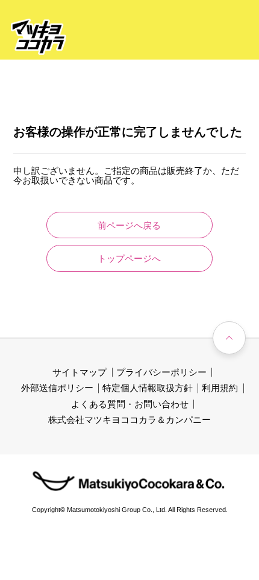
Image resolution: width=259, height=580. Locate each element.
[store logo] (38, 37)
